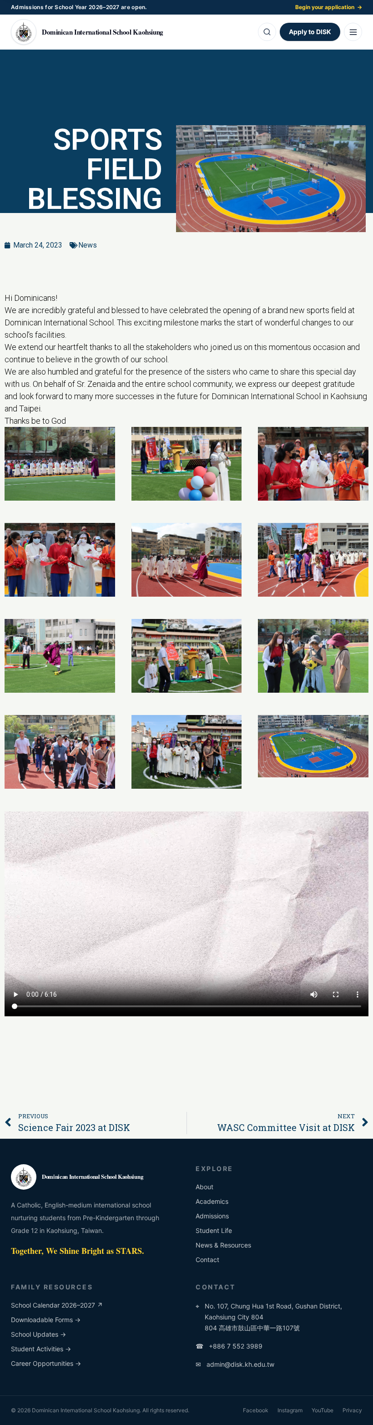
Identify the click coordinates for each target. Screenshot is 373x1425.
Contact (207, 1259)
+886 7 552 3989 (229, 1346)
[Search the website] (267, 32)
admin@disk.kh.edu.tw (235, 1364)
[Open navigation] (353, 32)
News (87, 245)
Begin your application (328, 7)
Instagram (289, 1410)
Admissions (212, 1216)
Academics (212, 1201)
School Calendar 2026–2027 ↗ (57, 1305)
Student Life (214, 1230)
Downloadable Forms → (46, 1320)
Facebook (255, 1410)
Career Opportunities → (46, 1363)
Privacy (352, 1410)
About (204, 1187)
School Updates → (38, 1334)
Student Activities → (41, 1349)
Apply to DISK (310, 31)
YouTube (322, 1410)
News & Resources (223, 1245)
